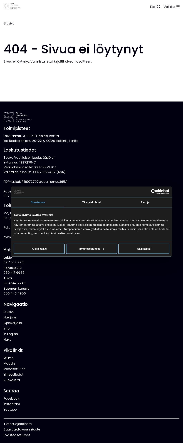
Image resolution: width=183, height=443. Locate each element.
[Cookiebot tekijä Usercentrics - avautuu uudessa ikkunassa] (153, 191)
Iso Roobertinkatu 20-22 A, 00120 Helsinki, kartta (41, 140)
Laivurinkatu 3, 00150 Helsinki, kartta (31, 136)
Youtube (10, 409)
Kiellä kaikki (39, 248)
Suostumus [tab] (38, 202)
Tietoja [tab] (145, 202)
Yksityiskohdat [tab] (91, 202)
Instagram (12, 404)
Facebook (11, 398)
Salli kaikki (143, 248)
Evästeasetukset (89, 248)
